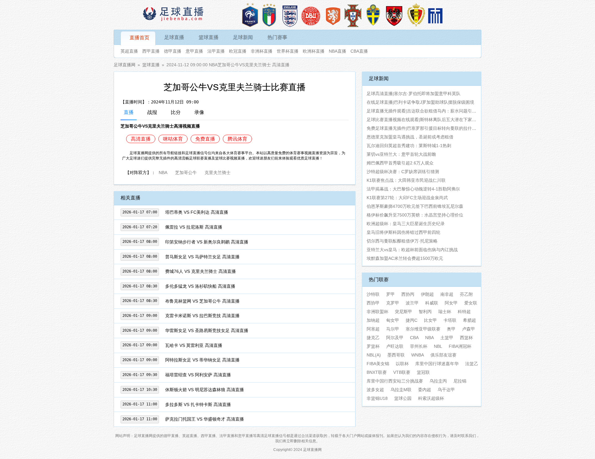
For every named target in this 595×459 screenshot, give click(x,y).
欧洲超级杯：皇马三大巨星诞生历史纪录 (406, 223)
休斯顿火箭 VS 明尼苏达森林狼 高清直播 (204, 389)
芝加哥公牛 (186, 172)
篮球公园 (403, 398)
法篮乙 (471, 363)
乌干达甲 (446, 389)
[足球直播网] (174, 15)
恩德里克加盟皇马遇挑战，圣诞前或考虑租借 (410, 136)
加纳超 (373, 320)
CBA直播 (359, 51)
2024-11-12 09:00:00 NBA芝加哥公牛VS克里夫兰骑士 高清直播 (227, 64)
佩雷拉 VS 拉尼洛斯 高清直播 (193, 227)
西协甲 (373, 302)
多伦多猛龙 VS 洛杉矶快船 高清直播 (200, 286)
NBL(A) (374, 354)
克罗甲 (392, 302)
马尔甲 (392, 328)
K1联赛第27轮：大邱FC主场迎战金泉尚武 (407, 197)
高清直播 (141, 139)
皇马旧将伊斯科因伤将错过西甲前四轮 (403, 232)
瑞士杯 (444, 311)
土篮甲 (446, 337)
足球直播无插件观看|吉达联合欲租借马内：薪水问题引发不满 (426, 110)
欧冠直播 (237, 51)
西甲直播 (151, 51)
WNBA (417, 354)
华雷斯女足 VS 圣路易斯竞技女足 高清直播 (206, 330)
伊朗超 (427, 294)
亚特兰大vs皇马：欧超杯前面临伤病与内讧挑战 (412, 249)
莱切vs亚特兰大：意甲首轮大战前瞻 (401, 154)
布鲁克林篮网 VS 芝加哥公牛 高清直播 (202, 301)
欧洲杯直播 (313, 51)
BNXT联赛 (377, 372)
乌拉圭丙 (438, 380)
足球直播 (174, 37)
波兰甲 (412, 302)
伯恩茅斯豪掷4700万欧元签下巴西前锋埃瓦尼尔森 (415, 206)
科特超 (464, 311)
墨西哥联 (396, 354)
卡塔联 (449, 320)
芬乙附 (466, 294)
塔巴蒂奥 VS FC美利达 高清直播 (196, 212)
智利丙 (425, 311)
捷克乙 (373, 337)
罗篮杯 (373, 346)
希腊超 (469, 320)
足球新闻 (243, 37)
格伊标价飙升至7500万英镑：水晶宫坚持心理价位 (415, 214)
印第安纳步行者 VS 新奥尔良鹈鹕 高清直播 (206, 241)
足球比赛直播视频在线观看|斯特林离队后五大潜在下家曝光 (424, 119)
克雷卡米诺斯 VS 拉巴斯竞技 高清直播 (202, 315)
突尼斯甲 (403, 311)
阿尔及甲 (394, 337)
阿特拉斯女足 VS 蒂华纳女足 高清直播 (202, 359)
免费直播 (205, 139)
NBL (438, 346)
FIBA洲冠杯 (460, 346)
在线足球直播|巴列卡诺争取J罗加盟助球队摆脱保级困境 (420, 102)
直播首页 (139, 37)
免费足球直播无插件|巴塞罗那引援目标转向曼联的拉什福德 (424, 128)
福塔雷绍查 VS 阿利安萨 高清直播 (198, 374)
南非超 (446, 294)
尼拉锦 (459, 380)
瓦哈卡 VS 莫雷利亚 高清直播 (193, 345)
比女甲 (430, 320)
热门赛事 (277, 37)
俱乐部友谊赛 (443, 354)
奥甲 (451, 328)
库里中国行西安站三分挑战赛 (395, 380)
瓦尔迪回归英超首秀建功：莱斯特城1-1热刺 (409, 145)
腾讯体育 (237, 139)
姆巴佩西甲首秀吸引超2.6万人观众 (400, 162)
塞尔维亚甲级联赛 (423, 328)
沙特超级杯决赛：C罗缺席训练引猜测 (403, 171)
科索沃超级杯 (431, 398)
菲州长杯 (418, 346)
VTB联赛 (401, 372)
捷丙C (411, 320)
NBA (163, 172)
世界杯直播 (287, 51)
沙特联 (373, 294)
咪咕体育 (173, 139)
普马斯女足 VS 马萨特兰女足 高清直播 (202, 256)
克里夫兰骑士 (218, 172)
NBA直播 (337, 51)
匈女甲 (392, 320)
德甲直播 (172, 51)
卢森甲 (468, 328)
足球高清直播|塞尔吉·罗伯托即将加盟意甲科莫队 (414, 93)
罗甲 (390, 294)
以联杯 (402, 363)
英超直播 (129, 51)
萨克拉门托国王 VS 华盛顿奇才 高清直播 (204, 419)
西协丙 (407, 294)
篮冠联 (423, 372)
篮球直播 (208, 37)
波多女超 (375, 389)
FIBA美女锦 (378, 363)
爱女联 (470, 302)
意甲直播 (194, 51)
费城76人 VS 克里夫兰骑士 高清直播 (200, 271)
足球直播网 (124, 64)
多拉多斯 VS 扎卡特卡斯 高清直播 (198, 404)
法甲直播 (216, 51)
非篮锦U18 (377, 398)
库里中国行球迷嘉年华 (437, 363)
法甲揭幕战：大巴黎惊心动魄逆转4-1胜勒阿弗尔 (413, 188)
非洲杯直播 (261, 51)
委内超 (424, 389)
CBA (414, 337)
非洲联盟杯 (377, 311)
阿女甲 (451, 302)
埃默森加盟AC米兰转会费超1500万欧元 (405, 258)
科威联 (431, 302)
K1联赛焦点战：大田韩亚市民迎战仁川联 (406, 180)
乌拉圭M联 (401, 389)
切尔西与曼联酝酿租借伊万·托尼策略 (402, 240)
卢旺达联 (394, 346)
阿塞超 (373, 328)
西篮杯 (466, 337)
